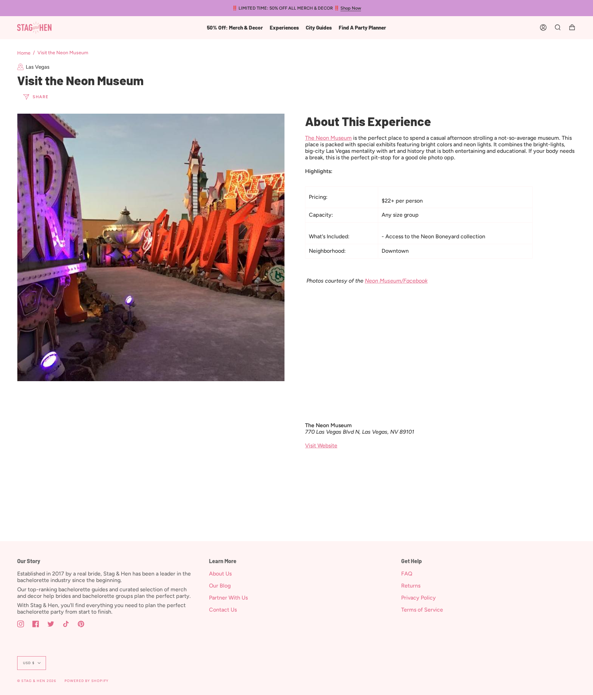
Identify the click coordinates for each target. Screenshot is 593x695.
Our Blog (220, 585)
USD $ (29, 663)
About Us (220, 573)
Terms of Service (422, 609)
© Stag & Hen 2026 (36, 681)
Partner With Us (228, 597)
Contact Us (223, 609)
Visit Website (321, 445)
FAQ (406, 573)
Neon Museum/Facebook (396, 280)
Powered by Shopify (87, 681)
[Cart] (572, 27)
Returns (410, 585)
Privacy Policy (418, 597)
